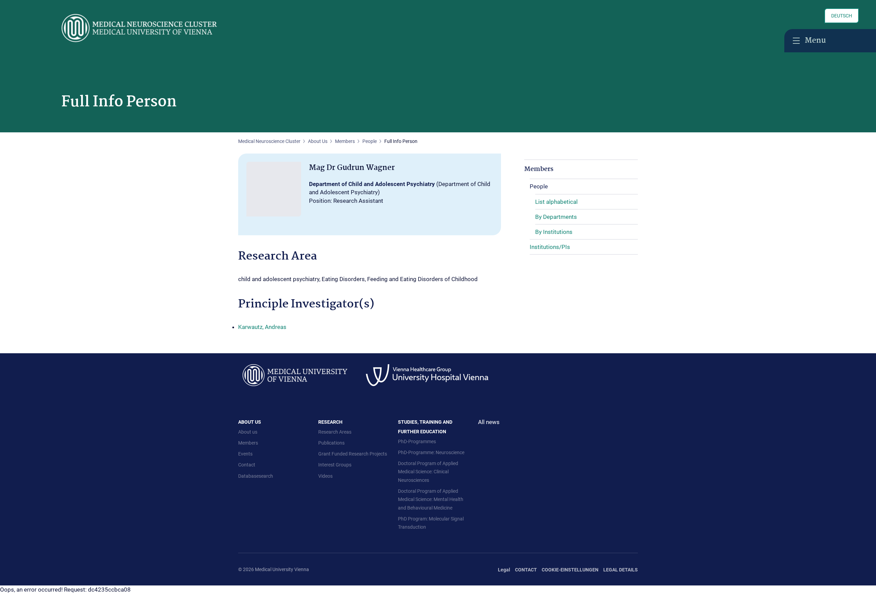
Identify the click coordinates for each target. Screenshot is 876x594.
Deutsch (841, 15)
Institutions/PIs (550, 246)
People (369, 141)
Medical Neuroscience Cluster (269, 141)
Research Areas (334, 432)
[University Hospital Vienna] (427, 374)
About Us (317, 141)
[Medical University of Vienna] (295, 374)
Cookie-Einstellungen (570, 569)
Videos (325, 476)
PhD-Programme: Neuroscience (431, 452)
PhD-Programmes (417, 441)
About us (247, 432)
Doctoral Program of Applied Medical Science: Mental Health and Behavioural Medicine (430, 499)
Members (345, 141)
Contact (246, 464)
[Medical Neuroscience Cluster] (167, 28)
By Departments (556, 216)
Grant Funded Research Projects (352, 454)
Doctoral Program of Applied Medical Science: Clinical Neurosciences (428, 472)
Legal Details (620, 569)
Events (245, 454)
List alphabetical (556, 201)
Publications (331, 443)
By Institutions (553, 231)
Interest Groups (334, 464)
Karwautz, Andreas (262, 327)
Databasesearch (255, 476)
